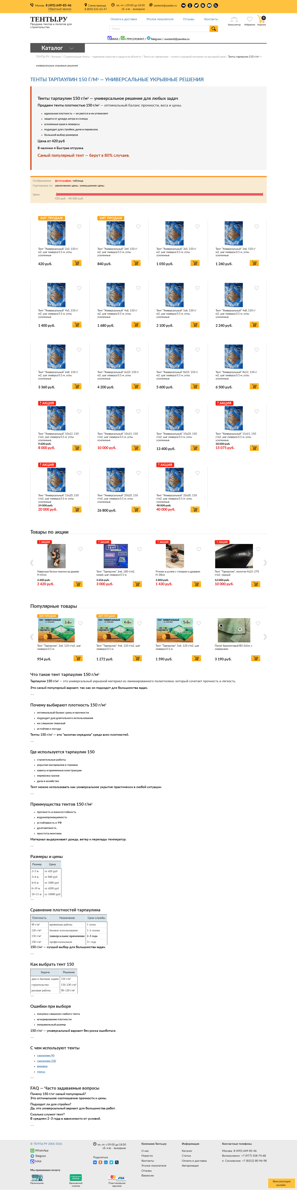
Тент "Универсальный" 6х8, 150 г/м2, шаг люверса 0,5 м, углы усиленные (58, 375)
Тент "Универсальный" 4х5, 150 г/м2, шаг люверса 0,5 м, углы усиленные (58, 313)
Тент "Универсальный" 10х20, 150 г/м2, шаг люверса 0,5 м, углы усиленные (176, 437)
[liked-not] (79, 227)
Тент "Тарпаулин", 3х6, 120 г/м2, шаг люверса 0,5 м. (59, 647)
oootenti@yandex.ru (165, 5)
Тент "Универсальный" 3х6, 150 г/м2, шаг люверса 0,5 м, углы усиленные (236, 252)
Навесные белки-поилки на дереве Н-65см (58, 573)
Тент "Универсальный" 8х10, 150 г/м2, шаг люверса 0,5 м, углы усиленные (177, 375)
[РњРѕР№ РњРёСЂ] (106, 1162)
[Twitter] (112, 1162)
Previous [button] (32, 562)
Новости (147, 1155)
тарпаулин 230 (46, 1061)
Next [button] (265, 562)
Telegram (156, 39)
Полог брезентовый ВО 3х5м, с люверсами (233, 647)
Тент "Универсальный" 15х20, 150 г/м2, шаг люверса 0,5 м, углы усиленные (58, 498)
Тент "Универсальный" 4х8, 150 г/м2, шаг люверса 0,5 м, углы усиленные (236, 313)
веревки (42, 1066)
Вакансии (147, 1175)
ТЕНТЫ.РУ (42, 57)
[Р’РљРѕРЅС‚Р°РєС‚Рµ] (95, 1162)
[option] (60, 563)
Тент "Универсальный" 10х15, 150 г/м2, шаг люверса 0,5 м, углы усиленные (117, 437)
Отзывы (188, 19)
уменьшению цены (92, 185)
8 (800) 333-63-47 (96, 9)
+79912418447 (134, 39)
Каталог (187, 1151)
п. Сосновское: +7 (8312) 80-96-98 (244, 1160)
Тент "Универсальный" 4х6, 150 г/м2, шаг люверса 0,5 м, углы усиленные (117, 313)
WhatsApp (41, 1150)
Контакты (211, 19)
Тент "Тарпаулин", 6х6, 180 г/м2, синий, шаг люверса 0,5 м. (115, 573)
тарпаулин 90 (45, 1055)
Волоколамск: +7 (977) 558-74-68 (244, 1155)
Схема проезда (97, 5)
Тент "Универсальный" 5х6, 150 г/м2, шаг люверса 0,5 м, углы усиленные (176, 313)
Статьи (186, 1155)
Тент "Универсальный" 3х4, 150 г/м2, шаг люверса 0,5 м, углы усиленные (117, 252)
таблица (78, 180)
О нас (145, 1151)
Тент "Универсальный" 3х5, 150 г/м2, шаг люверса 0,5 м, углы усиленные (176, 252)
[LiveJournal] (117, 1162)
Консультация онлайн (282, 1183)
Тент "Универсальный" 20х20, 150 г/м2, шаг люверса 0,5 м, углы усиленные (117, 498)
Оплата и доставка (124, 19)
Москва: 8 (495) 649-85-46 (239, 1151)
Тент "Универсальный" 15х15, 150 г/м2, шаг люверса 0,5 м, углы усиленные (236, 437)
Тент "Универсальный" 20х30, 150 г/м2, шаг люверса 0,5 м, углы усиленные (176, 498)
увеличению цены (66, 185)
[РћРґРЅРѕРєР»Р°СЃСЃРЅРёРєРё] (101, 1162)
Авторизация (190, 1165)
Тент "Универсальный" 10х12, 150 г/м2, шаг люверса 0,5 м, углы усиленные (58, 437)
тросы (41, 1071)
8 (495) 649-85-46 (58, 5)
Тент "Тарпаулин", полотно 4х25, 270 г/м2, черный (237, 573)
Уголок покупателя (159, 19)
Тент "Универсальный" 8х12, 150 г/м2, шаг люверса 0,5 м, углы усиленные (236, 375)
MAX (115, 39)
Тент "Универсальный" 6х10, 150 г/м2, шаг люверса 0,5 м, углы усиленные (118, 375)
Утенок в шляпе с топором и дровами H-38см (178, 573)
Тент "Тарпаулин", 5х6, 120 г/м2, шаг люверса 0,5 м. (177, 647)
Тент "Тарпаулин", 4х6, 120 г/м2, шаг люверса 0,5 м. (118, 647)
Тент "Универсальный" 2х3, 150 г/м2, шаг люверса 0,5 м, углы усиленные (58, 252)
